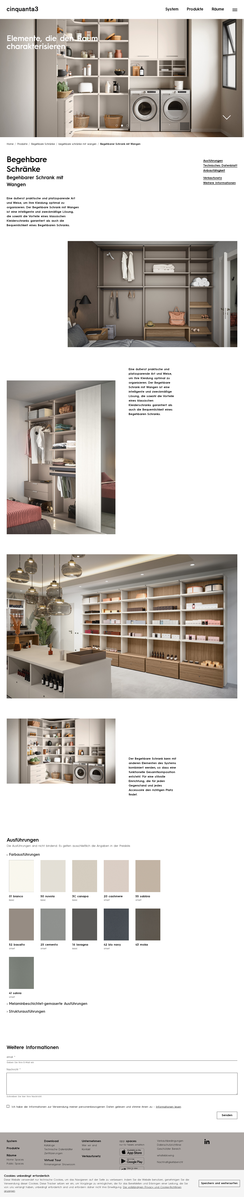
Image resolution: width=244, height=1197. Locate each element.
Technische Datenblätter (58, 1149)
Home (10, 144)
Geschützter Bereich (169, 1149)
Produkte (195, 9)
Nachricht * (14, 1069)
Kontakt (86, 1149)
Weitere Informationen (219, 183)
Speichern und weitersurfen (219, 1183)
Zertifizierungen (53, 1153)
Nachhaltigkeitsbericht (170, 1162)
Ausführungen (213, 160)
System (171, 9)
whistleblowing (165, 1155)
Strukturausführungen (27, 1011)
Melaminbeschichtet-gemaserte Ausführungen (48, 1004)
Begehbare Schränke (43, 144)
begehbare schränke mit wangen (77, 144)
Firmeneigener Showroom (59, 1164)
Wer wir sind (89, 1145)
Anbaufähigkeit (214, 170)
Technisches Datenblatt (220, 165)
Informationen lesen (168, 1107)
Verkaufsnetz (212, 178)
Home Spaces (15, 1159)
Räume (218, 9)
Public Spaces (15, 1163)
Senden (227, 1115)
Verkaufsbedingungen (170, 1141)
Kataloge (49, 1145)
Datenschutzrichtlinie (169, 1145)
